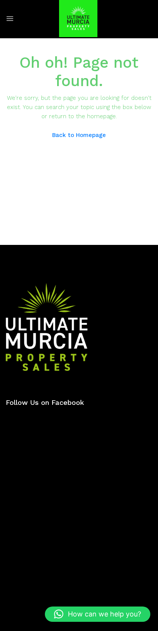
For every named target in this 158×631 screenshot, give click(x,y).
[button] (97, 614)
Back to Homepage (79, 135)
